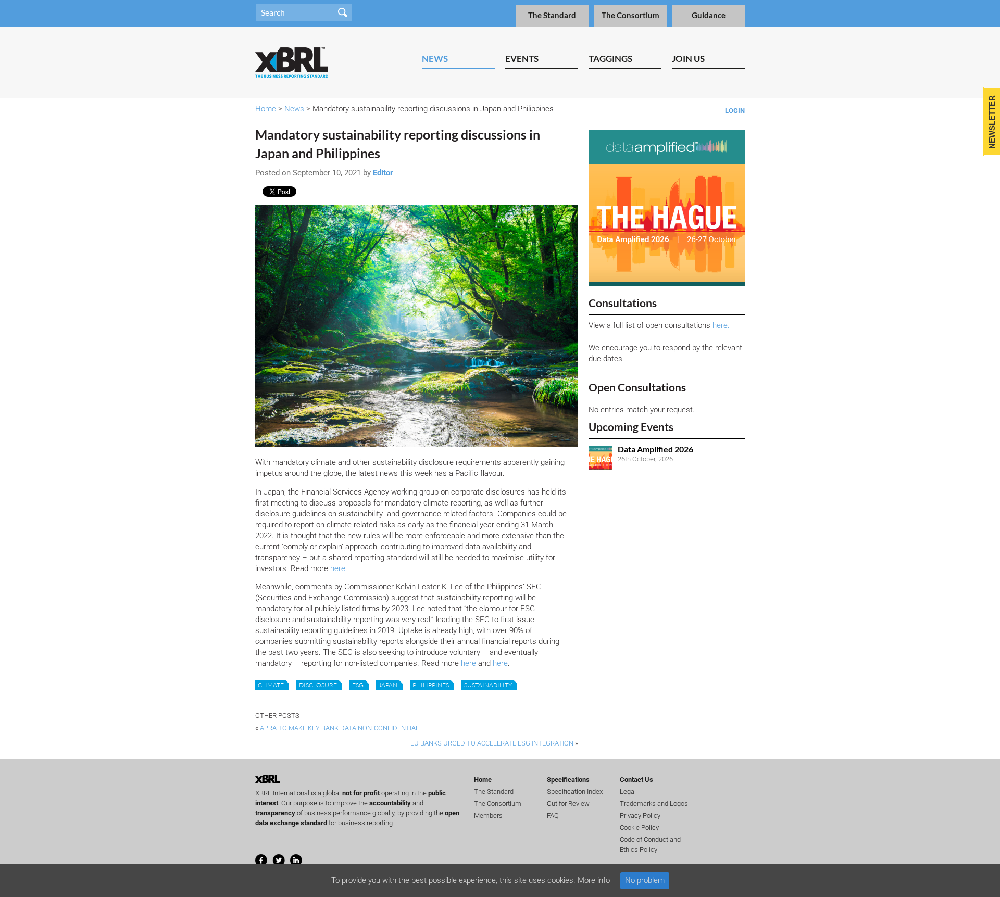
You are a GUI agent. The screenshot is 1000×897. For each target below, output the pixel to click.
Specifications (568, 780)
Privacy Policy (640, 815)
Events (522, 58)
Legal (628, 791)
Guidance (709, 15)
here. (721, 325)
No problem (645, 880)
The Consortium (630, 15)
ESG (358, 685)
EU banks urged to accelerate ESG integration (491, 743)
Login (735, 111)
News (435, 58)
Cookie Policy (639, 827)
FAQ (553, 815)
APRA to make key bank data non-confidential (339, 728)
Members (488, 815)
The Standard (552, 15)
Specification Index (575, 791)
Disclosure (318, 685)
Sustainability (488, 685)
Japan (388, 685)
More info (594, 880)
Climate (271, 685)
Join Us (688, 58)
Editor (383, 173)
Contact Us (636, 780)
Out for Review (568, 803)
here (337, 568)
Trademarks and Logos (654, 803)
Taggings (610, 58)
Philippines (431, 685)
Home (265, 108)
